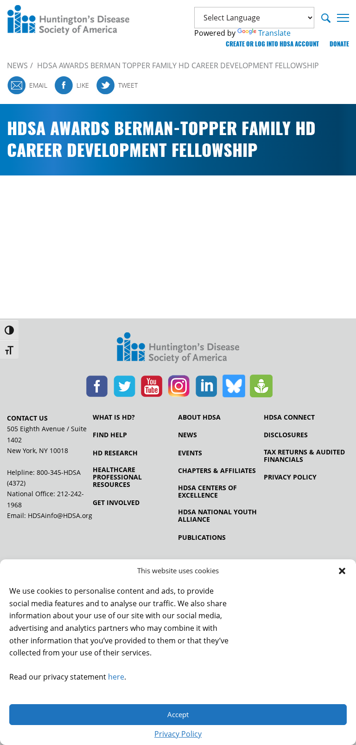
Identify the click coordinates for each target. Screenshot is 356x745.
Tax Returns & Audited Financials (304, 455)
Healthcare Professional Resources (117, 477)
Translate (274, 33)
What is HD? (114, 417)
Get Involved (116, 502)
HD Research (115, 453)
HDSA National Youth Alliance (217, 515)
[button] (342, 571)
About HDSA (199, 417)
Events (190, 453)
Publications (202, 537)
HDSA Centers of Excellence (207, 491)
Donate (339, 44)
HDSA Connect (289, 417)
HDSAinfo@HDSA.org (60, 515)
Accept (178, 714)
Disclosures (286, 435)
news (17, 65)
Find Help (110, 435)
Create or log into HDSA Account (272, 44)
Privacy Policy (178, 734)
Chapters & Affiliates (217, 470)
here (116, 677)
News (187, 435)
